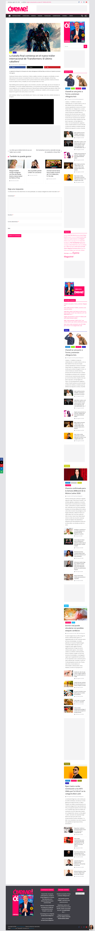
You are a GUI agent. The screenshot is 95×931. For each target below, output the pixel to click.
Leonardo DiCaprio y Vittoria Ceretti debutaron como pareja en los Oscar (79, 863)
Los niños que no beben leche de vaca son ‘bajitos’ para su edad (21, 151)
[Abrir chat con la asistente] (91, 927)
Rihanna (79, 248)
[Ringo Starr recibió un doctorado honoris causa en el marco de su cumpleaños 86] (68, 831)
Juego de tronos (77, 240)
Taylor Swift (75, 250)
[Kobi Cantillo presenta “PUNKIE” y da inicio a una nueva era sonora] (68, 135)
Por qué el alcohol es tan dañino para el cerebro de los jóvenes (80, 693)
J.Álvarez (65, 240)
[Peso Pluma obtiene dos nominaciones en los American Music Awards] (68, 854)
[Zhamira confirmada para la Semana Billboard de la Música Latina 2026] (75, 474)
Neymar (79, 246)
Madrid (73, 244)
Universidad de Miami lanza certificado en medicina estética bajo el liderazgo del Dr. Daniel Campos (80, 542)
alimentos (66, 235)
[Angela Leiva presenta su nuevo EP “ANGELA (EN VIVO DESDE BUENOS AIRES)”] (68, 157)
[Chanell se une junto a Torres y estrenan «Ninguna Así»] (75, 80)
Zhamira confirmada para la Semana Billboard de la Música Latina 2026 (75, 490)
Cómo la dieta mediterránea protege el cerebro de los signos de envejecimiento (80, 710)
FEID (78, 238)
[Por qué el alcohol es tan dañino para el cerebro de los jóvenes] (68, 694)
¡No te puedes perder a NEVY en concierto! (35, 171)
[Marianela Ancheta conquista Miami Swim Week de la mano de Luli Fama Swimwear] (68, 555)
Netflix (76, 246)
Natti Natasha (72, 246)
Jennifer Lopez (70, 240)
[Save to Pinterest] (1, 465)
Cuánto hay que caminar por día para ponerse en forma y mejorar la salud (80, 684)
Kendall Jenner (67, 242)
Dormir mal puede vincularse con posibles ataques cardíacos (74, 628)
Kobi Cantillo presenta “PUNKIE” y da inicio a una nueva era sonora (79, 134)
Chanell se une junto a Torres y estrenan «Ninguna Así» (74, 94)
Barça (84, 235)
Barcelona (73, 235)
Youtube (70, 253)
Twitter (79, 250)
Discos (73, 88)
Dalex (68, 238)
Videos (71, 15)
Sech (84, 248)
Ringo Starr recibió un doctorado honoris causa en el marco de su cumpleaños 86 (80, 830)
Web (9, 228)
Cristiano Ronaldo (79, 237)
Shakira (71, 250)
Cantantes (68, 88)
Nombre (10, 215)
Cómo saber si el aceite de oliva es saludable (79, 701)
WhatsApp (66, 253)
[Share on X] (1, 462)
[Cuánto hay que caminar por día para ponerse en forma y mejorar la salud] (68, 685)
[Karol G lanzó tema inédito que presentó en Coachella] (68, 578)
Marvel (65, 246)
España (71, 238)
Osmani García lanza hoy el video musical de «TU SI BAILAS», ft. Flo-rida (53, 173)
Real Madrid (75, 248)
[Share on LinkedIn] (1, 468)
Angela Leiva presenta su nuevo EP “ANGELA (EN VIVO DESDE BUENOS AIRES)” (80, 156)
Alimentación (56, 15)
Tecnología (47, 15)
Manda (42, 905)
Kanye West (82, 240)
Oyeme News (26, 15)
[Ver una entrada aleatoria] (85, 15)
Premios (79, 780)
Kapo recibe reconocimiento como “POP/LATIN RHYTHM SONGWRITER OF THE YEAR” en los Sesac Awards (79, 842)
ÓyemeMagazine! (23, 64)
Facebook (75, 238)
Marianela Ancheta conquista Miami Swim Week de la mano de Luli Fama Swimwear (80, 554)
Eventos (33, 15)
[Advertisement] (62, 8)
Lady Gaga (66, 244)
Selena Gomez (67, 250)
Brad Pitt (65, 237)
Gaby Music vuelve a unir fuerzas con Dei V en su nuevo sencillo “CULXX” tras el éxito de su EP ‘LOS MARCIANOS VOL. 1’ (80, 144)
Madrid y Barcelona (79, 244)
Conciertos (74, 237)
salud (82, 248)
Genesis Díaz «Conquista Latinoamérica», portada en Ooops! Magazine (47, 895)
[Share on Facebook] (1, 459)
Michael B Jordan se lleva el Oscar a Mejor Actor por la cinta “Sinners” (80, 873)
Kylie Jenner (82, 242)
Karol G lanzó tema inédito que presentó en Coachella (79, 577)
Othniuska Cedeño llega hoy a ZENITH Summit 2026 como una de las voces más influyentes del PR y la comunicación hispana (80, 566)
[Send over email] (1, 471)
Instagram (81, 239)
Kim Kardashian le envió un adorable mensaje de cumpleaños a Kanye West (48, 151)
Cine (10, 52)
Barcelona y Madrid (79, 235)
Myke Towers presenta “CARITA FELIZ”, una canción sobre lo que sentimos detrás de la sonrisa (79, 167)
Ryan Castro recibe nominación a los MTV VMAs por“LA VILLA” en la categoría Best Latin (80, 178)
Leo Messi (70, 244)
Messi (68, 246)
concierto (69, 237)
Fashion (40, 15)
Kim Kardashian (75, 243)
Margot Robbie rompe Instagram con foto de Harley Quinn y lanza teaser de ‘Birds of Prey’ (15, 174)
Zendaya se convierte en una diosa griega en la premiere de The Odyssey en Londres (79, 532)
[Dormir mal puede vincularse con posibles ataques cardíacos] (75, 614)
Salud (73, 622)
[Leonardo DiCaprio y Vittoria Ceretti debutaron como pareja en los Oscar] (68, 864)
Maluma (84, 244)
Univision (82, 250)
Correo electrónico (13, 221)
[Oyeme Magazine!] (9, 15)
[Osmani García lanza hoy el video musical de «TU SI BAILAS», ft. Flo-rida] (53, 160)
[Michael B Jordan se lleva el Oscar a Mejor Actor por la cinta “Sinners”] (68, 874)
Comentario (11, 196)
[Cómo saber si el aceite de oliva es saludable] (68, 702)
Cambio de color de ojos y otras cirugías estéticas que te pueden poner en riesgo (80, 674)
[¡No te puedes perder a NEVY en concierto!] (35, 160)
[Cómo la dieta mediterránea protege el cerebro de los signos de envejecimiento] (68, 711)
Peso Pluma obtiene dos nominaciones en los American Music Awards (79, 853)
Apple (69, 235)
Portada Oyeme (16, 15)
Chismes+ (64, 15)
